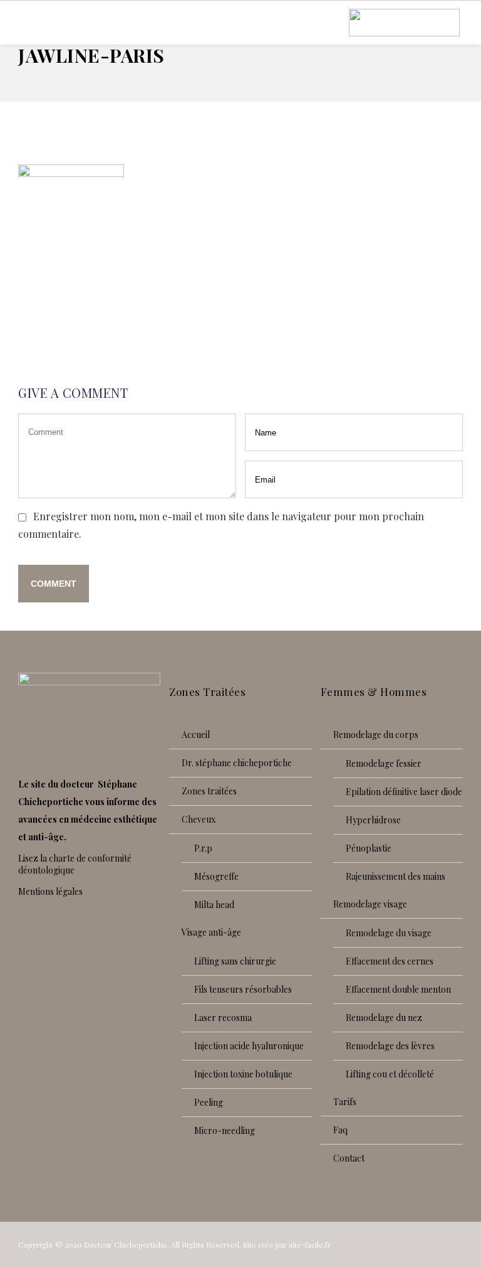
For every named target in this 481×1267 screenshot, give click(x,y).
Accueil (196, 734)
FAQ (340, 1130)
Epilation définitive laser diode (404, 792)
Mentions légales (50, 891)
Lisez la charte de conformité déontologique (75, 864)
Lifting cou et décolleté (390, 1074)
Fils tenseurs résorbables (243, 989)
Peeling (208, 1102)
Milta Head (214, 905)
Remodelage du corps (375, 734)
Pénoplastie (368, 848)
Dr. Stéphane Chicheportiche (237, 763)
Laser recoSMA (223, 1018)
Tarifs (344, 1102)
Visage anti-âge (211, 932)
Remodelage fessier (384, 763)
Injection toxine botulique (243, 1074)
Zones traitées (209, 791)
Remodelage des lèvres (390, 1046)
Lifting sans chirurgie (235, 961)
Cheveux (198, 819)
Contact (349, 1158)
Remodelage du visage (389, 933)
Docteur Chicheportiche (125, 1244)
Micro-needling (224, 1130)
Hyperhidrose (373, 820)
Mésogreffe (216, 876)
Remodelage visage (370, 904)
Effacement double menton (398, 989)
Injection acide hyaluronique (249, 1046)
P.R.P (203, 848)
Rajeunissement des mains (395, 876)
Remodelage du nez (384, 1018)
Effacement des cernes (389, 961)
